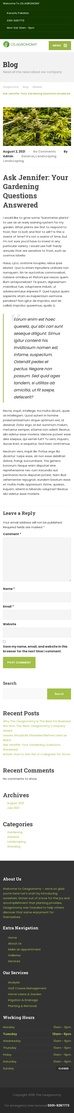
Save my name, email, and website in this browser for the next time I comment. (35, 648)
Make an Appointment (24, 949)
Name (9, 589)
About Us (15, 943)
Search (10, 683)
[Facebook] (5, 35)
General (27, 156)
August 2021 (15, 803)
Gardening (14, 832)
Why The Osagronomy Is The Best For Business (37, 721)
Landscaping (46, 156)
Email (8, 606)
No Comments (44, 151)
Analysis (14, 982)
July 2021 (13, 808)
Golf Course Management (27, 988)
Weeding (13, 846)
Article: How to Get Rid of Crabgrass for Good (36, 754)
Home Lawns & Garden (24, 994)
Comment (12, 534)
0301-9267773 (58, 1105)
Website (9, 624)
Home (12, 937)
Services (14, 961)
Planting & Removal (22, 1006)
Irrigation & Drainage (23, 1000)
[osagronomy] (20, 43)
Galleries (14, 955)
